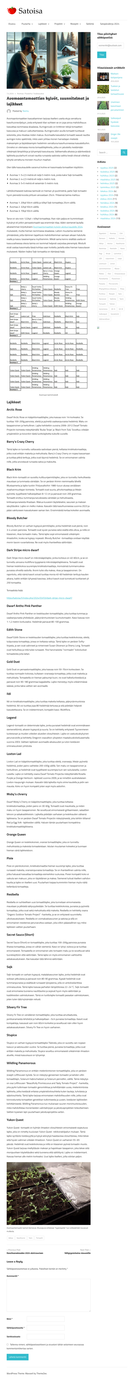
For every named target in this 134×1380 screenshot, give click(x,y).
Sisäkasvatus (39, 93)
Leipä (120, 258)
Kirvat (108, 253)
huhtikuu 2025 (107, 175)
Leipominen (110, 258)
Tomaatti (39, 1238)
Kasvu (122, 248)
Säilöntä (90, 24)
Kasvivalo (113, 248)
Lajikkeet (42, 24)
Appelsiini (102, 233)
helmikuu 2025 (107, 183)
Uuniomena (103, 309)
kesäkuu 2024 (107, 206)
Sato (30, 1238)
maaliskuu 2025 (108, 179)
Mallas (101, 273)
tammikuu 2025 (108, 187)
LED (100, 258)
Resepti (112, 293)
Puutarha (26, 24)
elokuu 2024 (106, 199)
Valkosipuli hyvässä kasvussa (116, 122)
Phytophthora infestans (107, 288)
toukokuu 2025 (107, 171)
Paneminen (116, 278)
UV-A (113, 309)
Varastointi (115, 314)
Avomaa (20, 93)
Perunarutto (113, 283)
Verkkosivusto (13, 1336)
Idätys (11, 1238)
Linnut (112, 263)
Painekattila (103, 278)
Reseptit (74, 24)
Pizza (122, 288)
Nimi (10, 1319)
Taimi (122, 299)
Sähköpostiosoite (16, 1327)
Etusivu (12, 24)
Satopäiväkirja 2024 (109, 24)
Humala (121, 238)
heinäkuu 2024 (107, 203)
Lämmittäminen (105, 268)
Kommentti (13, 1276)
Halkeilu (112, 238)
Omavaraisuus (120, 273)
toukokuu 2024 (107, 210)
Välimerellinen (104, 319)
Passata (102, 283)
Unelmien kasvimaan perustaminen (117, 106)
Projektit (58, 24)
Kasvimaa (102, 248)
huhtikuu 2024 (107, 214)
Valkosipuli (103, 314)
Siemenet (102, 299)
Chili (121, 233)
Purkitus (102, 293)
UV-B (121, 309)
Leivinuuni (102, 263)
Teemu (26, 111)
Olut (109, 273)
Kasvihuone (21, 1238)
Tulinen (112, 304)
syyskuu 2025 (107, 167)
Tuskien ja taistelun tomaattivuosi (117, 90)
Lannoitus (117, 253)
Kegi (100, 253)
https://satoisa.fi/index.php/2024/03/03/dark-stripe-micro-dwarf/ (39, 598)
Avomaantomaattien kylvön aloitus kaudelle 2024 (58, 227)
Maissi (117, 268)
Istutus (109, 243)
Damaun (102, 238)
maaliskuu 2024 (108, 218)
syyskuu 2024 (107, 195)
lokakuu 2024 (106, 191)
